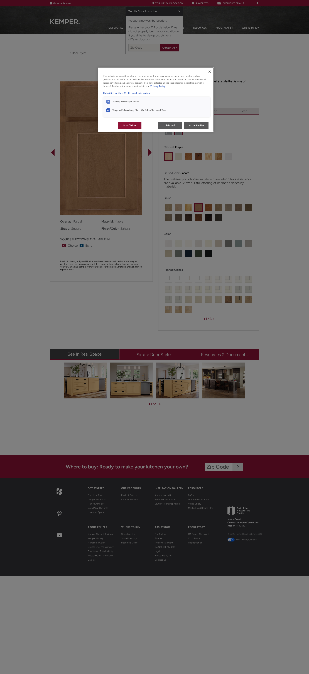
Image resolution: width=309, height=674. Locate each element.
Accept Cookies (196, 125)
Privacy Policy (157, 86)
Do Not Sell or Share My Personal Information (126, 93)
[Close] (210, 72)
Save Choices (129, 125)
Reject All (170, 125)
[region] (156, 99)
